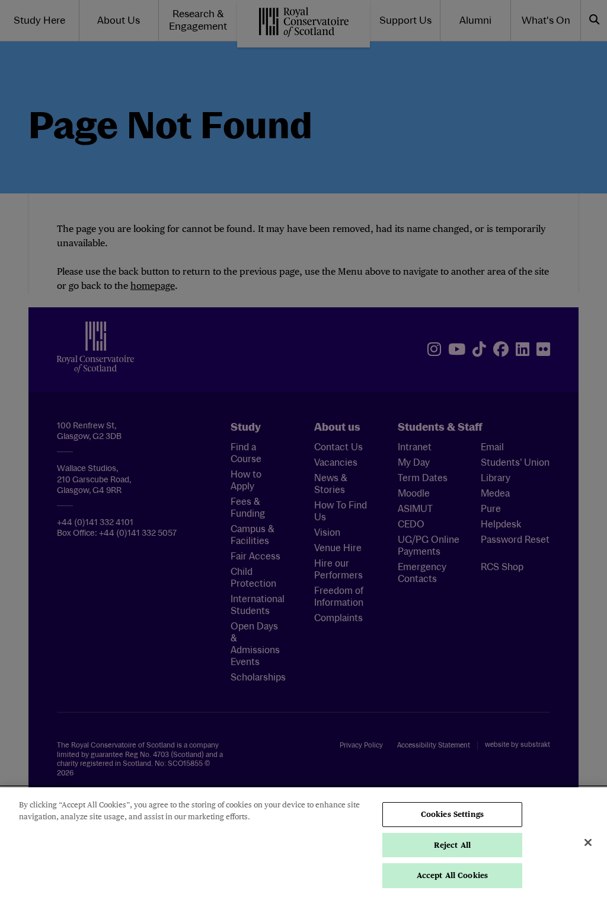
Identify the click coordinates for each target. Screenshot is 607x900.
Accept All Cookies (452, 875)
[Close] (588, 842)
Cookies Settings (452, 814)
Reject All (452, 845)
